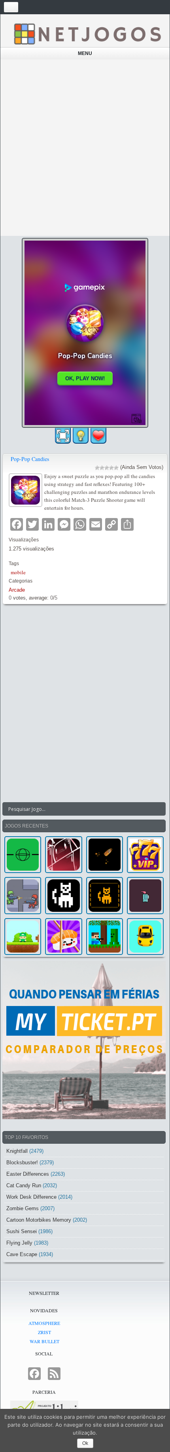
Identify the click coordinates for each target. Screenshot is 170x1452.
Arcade (17, 590)
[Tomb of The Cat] (104, 895)
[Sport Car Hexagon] (145, 936)
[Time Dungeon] (145, 895)
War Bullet (44, 1341)
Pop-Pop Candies (30, 459)
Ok (85, 1443)
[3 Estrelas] (106, 467)
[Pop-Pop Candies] (26, 489)
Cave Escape (21, 1254)
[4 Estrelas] (111, 467)
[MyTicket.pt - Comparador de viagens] (84, 1040)
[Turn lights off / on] (81, 436)
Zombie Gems (22, 1208)
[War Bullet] (104, 854)
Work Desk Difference (31, 1197)
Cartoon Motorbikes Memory (38, 1220)
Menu (85, 53)
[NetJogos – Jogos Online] (87, 33)
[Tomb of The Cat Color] (63, 895)
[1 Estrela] (97, 467)
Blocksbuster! (22, 1162)
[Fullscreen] (63, 436)
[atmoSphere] (22, 854)
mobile (18, 572)
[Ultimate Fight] (22, 895)
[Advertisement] (85, 148)
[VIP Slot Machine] (145, 854)
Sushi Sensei (21, 1231)
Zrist (44, 1332)
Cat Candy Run (23, 1185)
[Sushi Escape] (63, 936)
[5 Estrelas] (116, 467)
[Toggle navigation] (11, 7)
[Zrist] (63, 854)
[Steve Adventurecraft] (104, 936)
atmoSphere (44, 1323)
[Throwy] (22, 936)
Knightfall (17, 1151)
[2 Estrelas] (102, 467)
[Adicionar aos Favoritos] (98, 435)
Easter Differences (27, 1174)
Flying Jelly (19, 1243)
